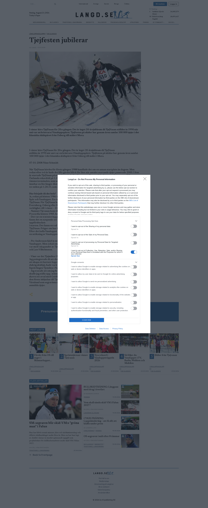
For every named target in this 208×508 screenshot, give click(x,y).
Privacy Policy (117, 329)
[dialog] (104, 254)
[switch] (134, 226)
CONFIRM (86, 320)
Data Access (104, 329)
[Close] (145, 179)
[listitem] (104, 221)
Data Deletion (90, 329)
